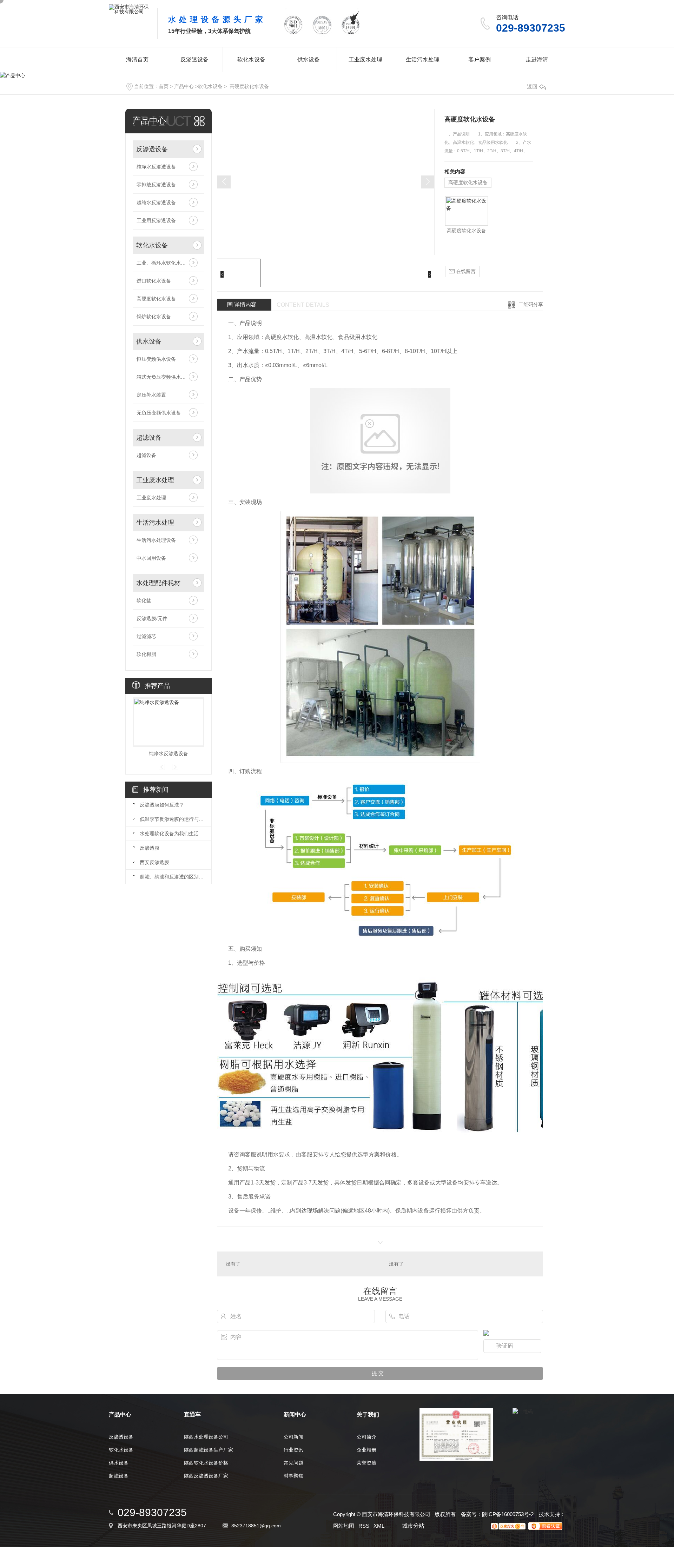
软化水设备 (251, 59)
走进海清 (537, 59)
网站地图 (343, 1526)
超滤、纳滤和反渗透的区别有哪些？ (172, 876)
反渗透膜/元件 (152, 618)
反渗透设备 (194, 59)
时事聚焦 (293, 1476)
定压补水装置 (151, 395)
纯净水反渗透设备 (156, 167)
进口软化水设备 (154, 281)
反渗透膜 (149, 848)
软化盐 (144, 600)
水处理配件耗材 (158, 582)
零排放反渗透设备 (156, 184)
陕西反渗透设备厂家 (206, 1476)
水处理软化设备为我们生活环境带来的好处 (172, 833)
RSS (363, 1526)
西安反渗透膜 (154, 862)
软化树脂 (146, 654)
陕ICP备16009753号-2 (508, 1514)
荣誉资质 (366, 1463)
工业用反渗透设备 (156, 220)
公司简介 (366, 1437)
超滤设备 (148, 437)
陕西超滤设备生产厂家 (208, 1450)
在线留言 (465, 271)
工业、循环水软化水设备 (164, 263)
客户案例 (479, 59)
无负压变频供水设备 (159, 413)
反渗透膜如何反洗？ (162, 805)
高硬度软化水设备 (248, 86)
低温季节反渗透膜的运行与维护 (172, 819)
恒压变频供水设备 (156, 359)
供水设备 (308, 59)
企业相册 (366, 1450)
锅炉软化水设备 (154, 316)
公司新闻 (293, 1437)
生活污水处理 (423, 59)
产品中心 (184, 86)
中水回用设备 (151, 558)
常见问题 (293, 1463)
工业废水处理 (365, 59)
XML (379, 1526)
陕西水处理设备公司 (206, 1437)
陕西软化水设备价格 (206, 1463)
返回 (532, 86)
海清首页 (137, 59)
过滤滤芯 (146, 636)
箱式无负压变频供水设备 (164, 377)
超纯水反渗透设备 (156, 202)
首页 (163, 86)
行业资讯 (293, 1450)
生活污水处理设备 (156, 540)
